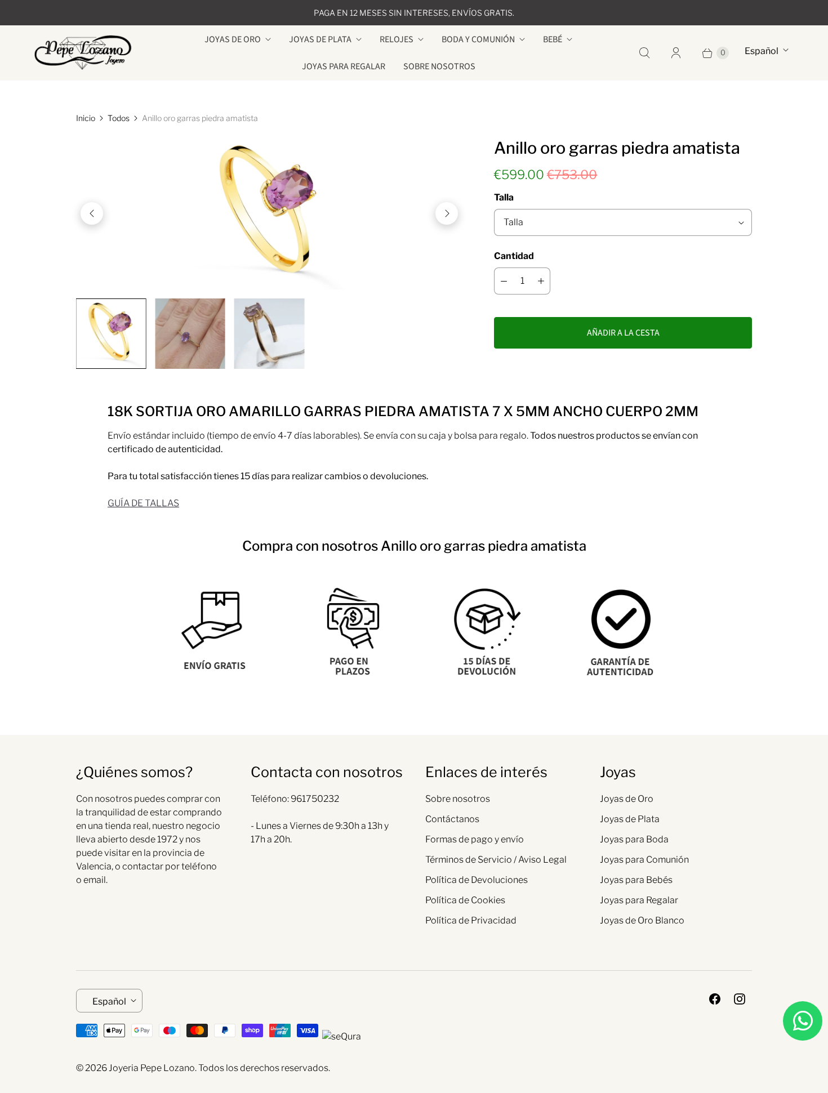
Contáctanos (452, 819)
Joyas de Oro (232, 39)
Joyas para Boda (634, 839)
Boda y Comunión (478, 39)
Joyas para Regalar (343, 66)
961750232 (315, 798)
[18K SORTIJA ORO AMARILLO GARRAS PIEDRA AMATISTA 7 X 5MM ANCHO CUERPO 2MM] (269, 213)
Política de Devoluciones (476, 880)
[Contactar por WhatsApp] (802, 1021)
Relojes (396, 39)
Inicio (85, 118)
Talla (504, 197)
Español (761, 51)
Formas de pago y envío (474, 839)
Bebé (552, 39)
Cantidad (514, 256)
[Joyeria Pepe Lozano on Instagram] (739, 999)
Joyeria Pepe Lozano (152, 1068)
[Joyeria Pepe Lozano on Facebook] (714, 999)
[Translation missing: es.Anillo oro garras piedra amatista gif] (269, 333)
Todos (119, 118)
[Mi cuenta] (676, 52)
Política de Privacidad (471, 920)
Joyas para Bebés (636, 880)
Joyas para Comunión (644, 859)
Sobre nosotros (439, 66)
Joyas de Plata (320, 39)
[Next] (446, 213)
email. (95, 880)
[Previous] (92, 213)
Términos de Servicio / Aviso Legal (496, 859)
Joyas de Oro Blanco (642, 920)
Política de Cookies (465, 900)
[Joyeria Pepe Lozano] (83, 52)
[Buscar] (644, 52)
